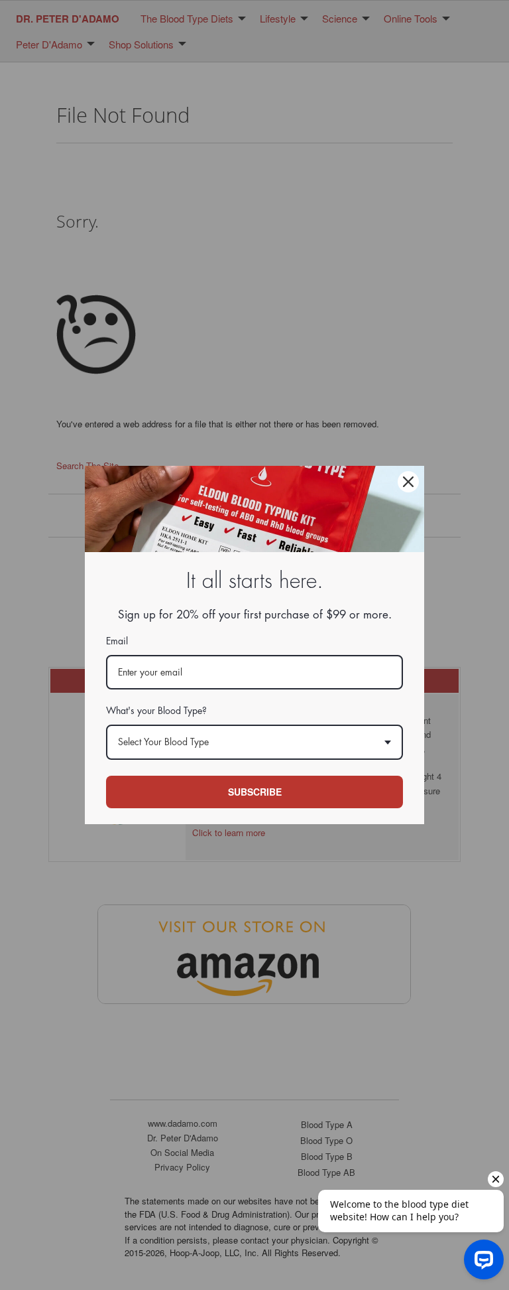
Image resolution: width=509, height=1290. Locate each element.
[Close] (408, 482)
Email (117, 641)
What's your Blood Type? (156, 710)
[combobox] (254, 742)
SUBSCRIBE (255, 791)
